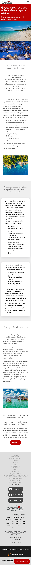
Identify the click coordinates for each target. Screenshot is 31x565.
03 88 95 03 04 (16, 542)
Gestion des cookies (15, 479)
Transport (15, 460)
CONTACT (15, 442)
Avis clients (15, 468)
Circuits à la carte (15, 482)
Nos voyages (15, 457)
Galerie (15, 464)
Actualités (15, 471)
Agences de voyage (16, 480)
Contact (15, 469)
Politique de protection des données (15, 477)
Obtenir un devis (22, 561)
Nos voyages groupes (15, 458)
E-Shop (15, 462)
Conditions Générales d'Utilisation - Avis (15, 475)
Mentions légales (15, 473)
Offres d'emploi (15, 466)
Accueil (15, 455)
